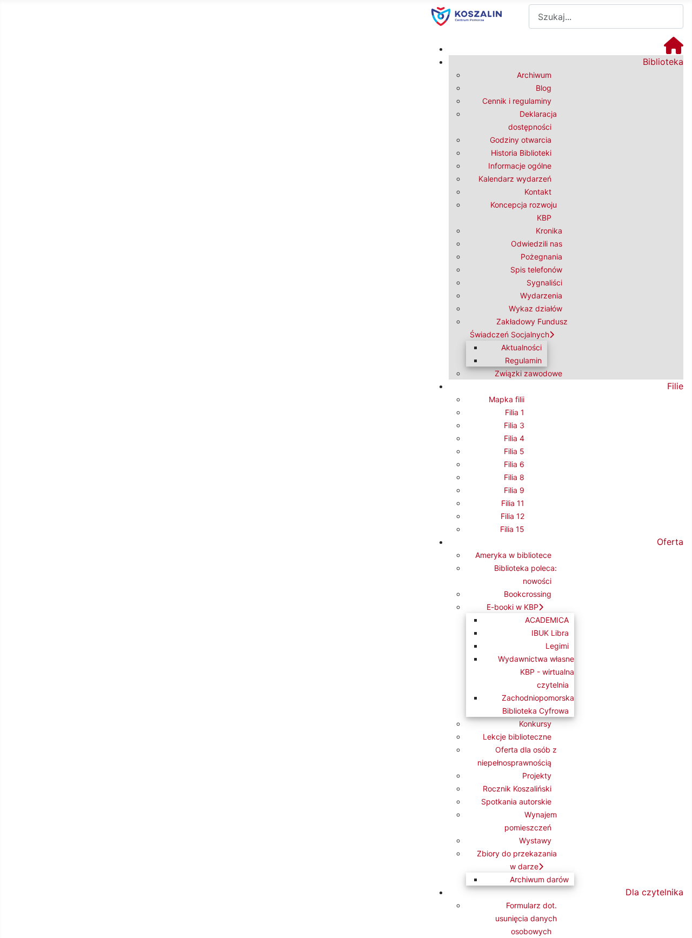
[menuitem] (673, 48)
